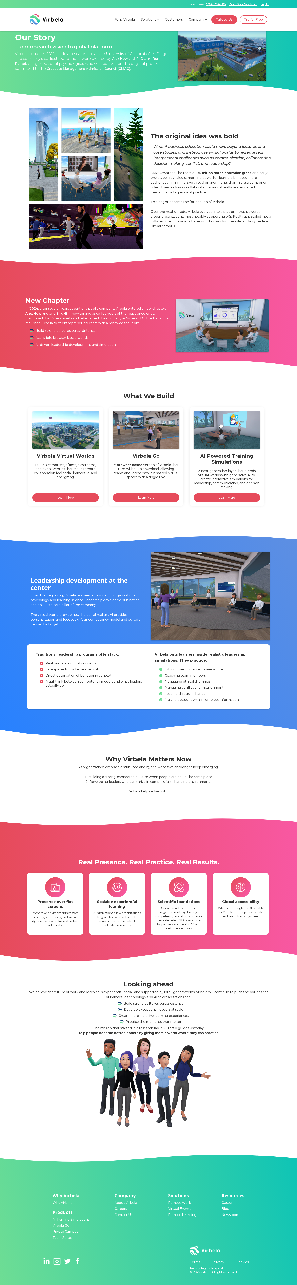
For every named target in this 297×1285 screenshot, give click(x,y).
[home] (46, 19)
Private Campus (65, 1231)
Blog (225, 1209)
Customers (230, 1203)
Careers (121, 1209)
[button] (151, 19)
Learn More (65, 497)
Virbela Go (61, 1225)
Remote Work (179, 1203)
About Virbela (126, 1203)
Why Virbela (62, 1203)
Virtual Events (179, 1209)
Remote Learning (182, 1215)
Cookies (242, 1262)
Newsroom (230, 1215)
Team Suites (62, 1238)
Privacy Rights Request (206, 1268)
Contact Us (123, 1215)
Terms (195, 1262)
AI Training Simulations (71, 1219)
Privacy (218, 1262)
